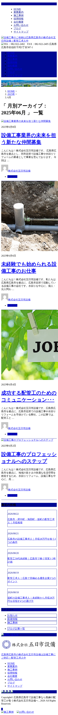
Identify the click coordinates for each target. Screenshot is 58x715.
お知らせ (12, 615)
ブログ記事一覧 (16, 628)
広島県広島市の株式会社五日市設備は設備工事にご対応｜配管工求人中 (28, 656)
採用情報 (19, 18)
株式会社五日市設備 (19, 170)
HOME (17, 9)
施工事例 (19, 15)
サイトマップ (21, 31)
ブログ (17, 28)
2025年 (11, 94)
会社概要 (19, 22)
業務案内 (19, 12)
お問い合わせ (21, 25)
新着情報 (12, 176)
